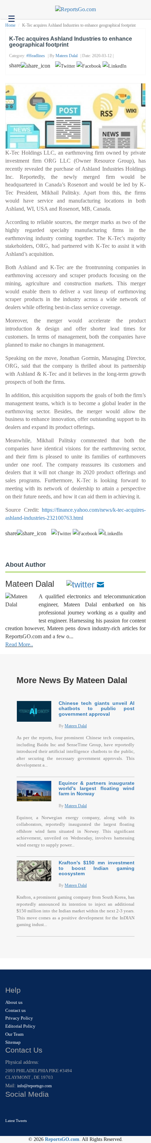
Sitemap (13, 1042)
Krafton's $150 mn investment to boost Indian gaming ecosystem (96, 868)
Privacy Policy (19, 1018)
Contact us (15, 1010)
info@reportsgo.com (34, 1085)
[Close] (11, 1108)
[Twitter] (80, 583)
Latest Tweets (16, 1120)
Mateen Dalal (66, 55)
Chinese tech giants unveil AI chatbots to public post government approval (96, 708)
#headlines (35, 55)
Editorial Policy (20, 1026)
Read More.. (19, 644)
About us (13, 1002)
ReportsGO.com (62, 1139)
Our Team (14, 1034)
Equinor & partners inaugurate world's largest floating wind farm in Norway (96, 788)
